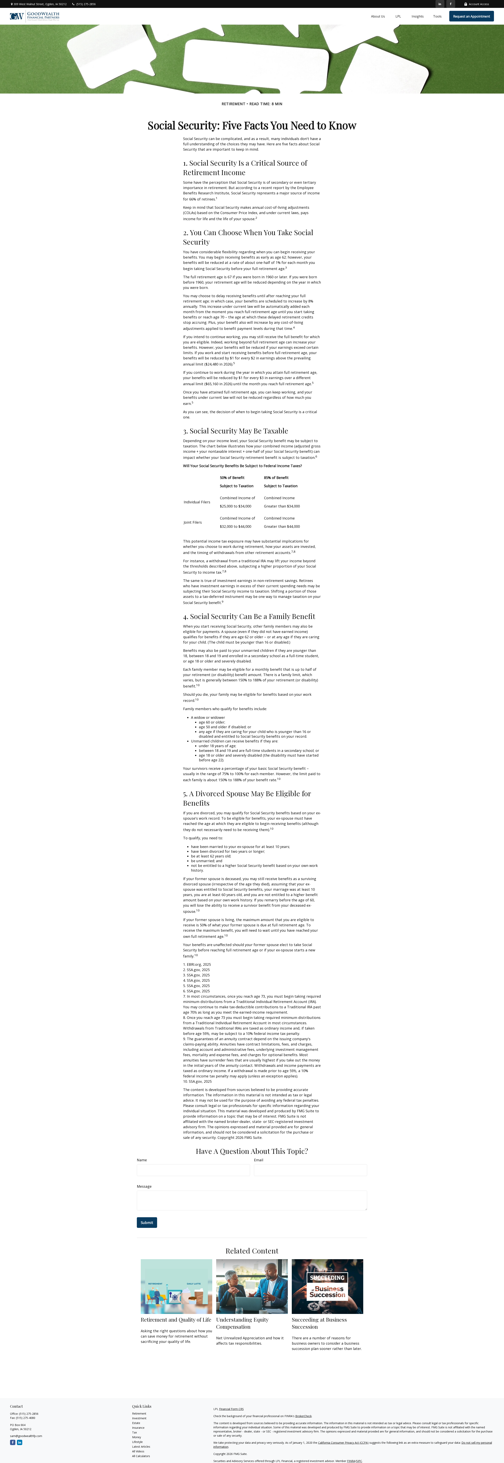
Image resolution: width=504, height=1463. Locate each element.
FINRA (351, 1461)
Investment (139, 1418)
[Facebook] (450, 4)
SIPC (359, 1461)
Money (136, 1437)
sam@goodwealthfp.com (26, 1436)
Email (258, 1160)
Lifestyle (137, 1442)
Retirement (139, 1413)
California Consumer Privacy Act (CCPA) (343, 1442)
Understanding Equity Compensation (242, 1323)
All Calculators (141, 1456)
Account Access (479, 4)
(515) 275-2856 (86, 4)
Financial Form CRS (231, 1409)
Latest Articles (141, 1446)
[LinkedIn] (439, 4)
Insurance (138, 1428)
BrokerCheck (303, 1416)
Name (142, 1160)
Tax (134, 1432)
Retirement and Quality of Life (176, 1319)
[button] (378, 16)
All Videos (138, 1451)
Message (144, 1186)
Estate (136, 1423)
